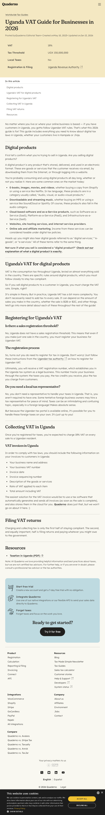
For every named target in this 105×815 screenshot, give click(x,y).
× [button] (102, 793)
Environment (61, 707)
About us (59, 698)
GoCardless (14, 711)
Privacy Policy (19, 808)
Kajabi (11, 720)
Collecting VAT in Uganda (19, 103)
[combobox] (98, 792)
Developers (60, 682)
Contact (58, 715)
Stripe (11, 707)
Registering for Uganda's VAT (22, 98)
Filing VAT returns (15, 109)
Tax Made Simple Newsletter (69, 661)
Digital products (15, 87)
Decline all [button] (82, 805)
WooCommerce (16, 698)
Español (58, 779)
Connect (12, 674)
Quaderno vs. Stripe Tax (20, 740)
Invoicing (12, 670)
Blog (56, 657)
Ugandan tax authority (51, 358)
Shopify (12, 703)
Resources (12, 114)
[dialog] (52, 802)
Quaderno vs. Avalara (19, 736)
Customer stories (63, 674)
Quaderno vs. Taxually (19, 744)
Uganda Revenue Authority (63, 67)
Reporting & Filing (17, 665)
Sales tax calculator (64, 670)
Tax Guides (59, 665)
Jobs (56, 711)
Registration (14, 657)
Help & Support (62, 678)
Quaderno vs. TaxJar (18, 753)
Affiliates (59, 703)
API (9, 678)
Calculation (13, 661)
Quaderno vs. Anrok (18, 748)
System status (61, 687)
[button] (36, 811)
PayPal (11, 715)
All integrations (15, 724)
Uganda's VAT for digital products (24, 92)
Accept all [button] (82, 799)
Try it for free (52, 631)
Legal (63, 787)
